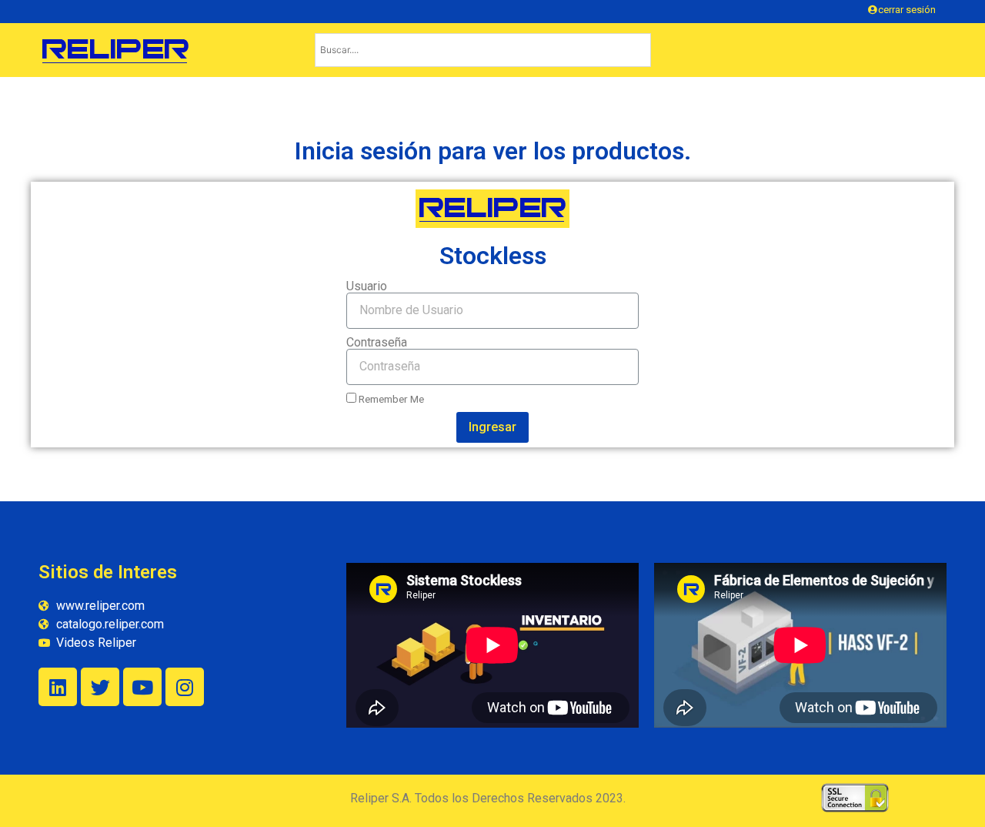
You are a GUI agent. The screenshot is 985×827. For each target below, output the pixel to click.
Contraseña (376, 342)
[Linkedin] (57, 687)
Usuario (366, 286)
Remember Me (390, 399)
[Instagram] (184, 687)
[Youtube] (142, 687)
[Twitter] (100, 687)
